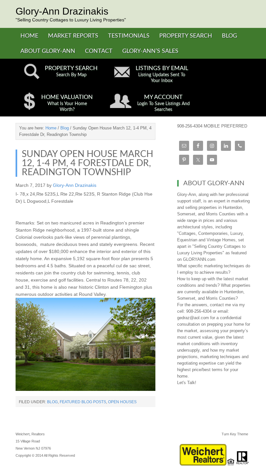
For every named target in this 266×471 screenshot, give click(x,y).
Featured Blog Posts (83, 402)
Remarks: (25, 222)
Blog (52, 402)
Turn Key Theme (235, 434)
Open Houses (122, 402)
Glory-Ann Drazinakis (62, 11)
